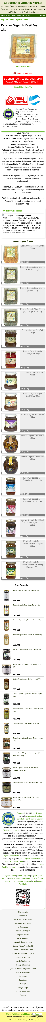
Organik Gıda (7, 20)
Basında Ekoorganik (23, 923)
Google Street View (23, 991)
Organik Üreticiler (9, 881)
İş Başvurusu (23, 927)
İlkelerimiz (23, 916)
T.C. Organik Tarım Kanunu (30, 859)
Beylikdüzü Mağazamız (23, 919)
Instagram (23, 976)
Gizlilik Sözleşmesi (23, 957)
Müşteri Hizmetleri (23, 972)
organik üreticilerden (34, 816)
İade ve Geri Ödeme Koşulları (23, 953)
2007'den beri (38, 9)
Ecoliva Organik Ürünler (26, 144)
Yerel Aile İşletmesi (14, 12)
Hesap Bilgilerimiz (23, 965)
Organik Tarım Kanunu (23, 942)
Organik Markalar (24, 881)
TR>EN (42, 16)
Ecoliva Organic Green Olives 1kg (30, 139)
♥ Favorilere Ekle (23, 67)
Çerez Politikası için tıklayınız (19, 1014)
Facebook (23, 980)
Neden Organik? (23, 876)
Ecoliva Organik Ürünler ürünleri (25, 150)
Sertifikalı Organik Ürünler (20, 9)
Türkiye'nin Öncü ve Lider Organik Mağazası (18, 6)
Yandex (23, 995)
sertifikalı (20, 819)
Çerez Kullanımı (16, 969)
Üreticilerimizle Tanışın (12, 211)
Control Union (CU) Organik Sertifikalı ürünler (26, 153)
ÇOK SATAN (25, 16)
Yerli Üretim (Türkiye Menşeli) (26, 147)
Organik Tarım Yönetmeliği (13, 861)
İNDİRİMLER (5, 16)
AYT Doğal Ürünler (26, 141)
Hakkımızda (23, 912)
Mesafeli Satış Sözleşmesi (23, 950)
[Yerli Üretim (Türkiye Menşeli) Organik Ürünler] (17, 105)
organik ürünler (30, 819)
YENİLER (15, 16)
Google (23, 984)
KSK (34, 881)
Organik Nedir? (10, 876)
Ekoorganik (21, 813)
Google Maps (23, 988)
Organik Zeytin (21, 20)
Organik (40, 819)
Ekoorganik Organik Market (23, 2)
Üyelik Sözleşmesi (23, 961)
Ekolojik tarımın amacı (11, 830)
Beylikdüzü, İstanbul (31, 12)
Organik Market (37, 813)
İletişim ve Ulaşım (23, 931)
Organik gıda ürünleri (11, 856)
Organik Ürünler (37, 878)
